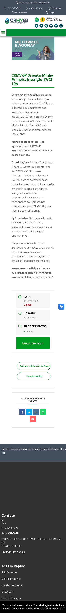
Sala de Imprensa (11, 578)
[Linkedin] (36, 412)
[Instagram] (46, 26)
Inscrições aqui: (33, 343)
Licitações (7, 591)
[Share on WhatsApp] (43, 412)
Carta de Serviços (11, 598)
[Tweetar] (29, 412)
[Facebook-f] (36, 26)
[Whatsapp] (61, 26)
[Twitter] (41, 26)
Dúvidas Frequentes (12, 585)
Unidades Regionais (13, 552)
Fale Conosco (9, 572)
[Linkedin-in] (56, 26)
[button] (3, 32)
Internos (30, 331)
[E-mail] (33, 419)
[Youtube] (51, 26)
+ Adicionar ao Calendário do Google (33, 366)
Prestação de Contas (54, 20)
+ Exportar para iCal (33, 376)
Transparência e (52, 18)
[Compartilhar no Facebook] (22, 412)
